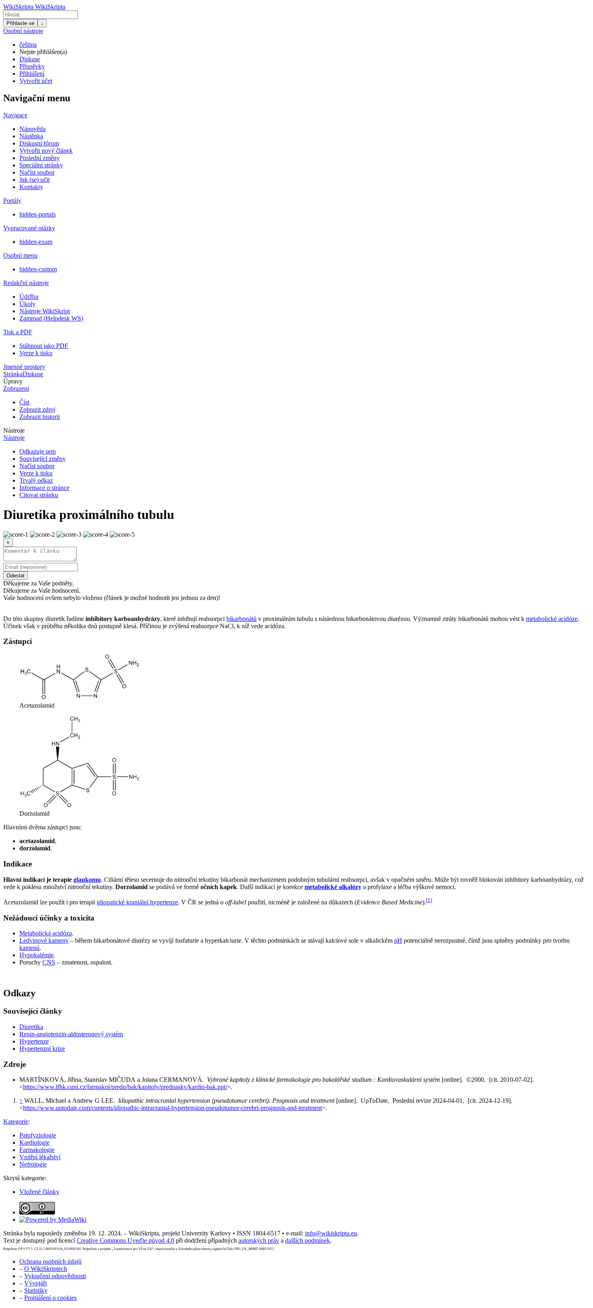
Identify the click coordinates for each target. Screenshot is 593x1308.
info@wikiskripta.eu (331, 1233)
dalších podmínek (307, 1240)
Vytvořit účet (35, 80)
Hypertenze (34, 1041)
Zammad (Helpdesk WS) (51, 318)
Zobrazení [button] (16, 388)
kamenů (29, 947)
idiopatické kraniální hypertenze (137, 902)
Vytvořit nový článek (46, 150)
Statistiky (36, 1290)
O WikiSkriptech (45, 1268)
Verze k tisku (35, 353)
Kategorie (15, 1121)
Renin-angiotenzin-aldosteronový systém (71, 1034)
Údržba (28, 296)
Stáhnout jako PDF (43, 345)
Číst (24, 402)
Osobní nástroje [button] (23, 30)
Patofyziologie (37, 1135)
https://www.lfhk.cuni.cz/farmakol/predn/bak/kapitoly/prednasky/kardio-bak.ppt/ (125, 1086)
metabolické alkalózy (333, 886)
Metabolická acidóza (45, 933)
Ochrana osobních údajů (50, 1261)
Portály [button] (12, 200)
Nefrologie (33, 1164)
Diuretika (31, 1026)
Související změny (42, 458)
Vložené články (39, 1191)
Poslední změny (39, 157)
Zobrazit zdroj (37, 409)
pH (398, 940)
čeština (28, 44)
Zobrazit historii (39, 416)
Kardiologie (34, 1142)
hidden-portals (37, 214)
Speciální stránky (41, 165)
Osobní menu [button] (20, 255)
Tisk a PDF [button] (17, 332)
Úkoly (27, 303)
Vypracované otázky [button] (29, 228)
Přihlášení (31, 73)
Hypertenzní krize (42, 1048)
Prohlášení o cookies (50, 1297)
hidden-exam (35, 241)
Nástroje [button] (14, 430)
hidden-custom (38, 269)
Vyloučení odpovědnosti (55, 1276)
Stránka (13, 374)
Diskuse (29, 59)
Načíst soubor (36, 172)
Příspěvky (32, 66)
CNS (48, 962)
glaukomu (87, 879)
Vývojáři (35, 1283)
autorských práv (258, 1240)
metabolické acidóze (552, 618)
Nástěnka (31, 136)
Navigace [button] (15, 115)
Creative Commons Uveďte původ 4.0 (125, 1240)
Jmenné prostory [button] (24, 366)
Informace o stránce (44, 487)
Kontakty (31, 186)
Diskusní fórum (39, 143)
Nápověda (32, 128)
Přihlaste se (20, 23)
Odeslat (15, 576)
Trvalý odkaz (36, 480)
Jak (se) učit (34, 179)
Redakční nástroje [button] (26, 282)
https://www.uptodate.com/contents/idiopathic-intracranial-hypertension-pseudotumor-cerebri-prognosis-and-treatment (172, 1107)
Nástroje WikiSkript (44, 311)
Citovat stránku (38, 495)
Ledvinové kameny (44, 940)
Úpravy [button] (13, 381)
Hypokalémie (36, 955)
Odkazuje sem (37, 451)
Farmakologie (36, 1149)
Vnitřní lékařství (40, 1157)
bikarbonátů (241, 618)
